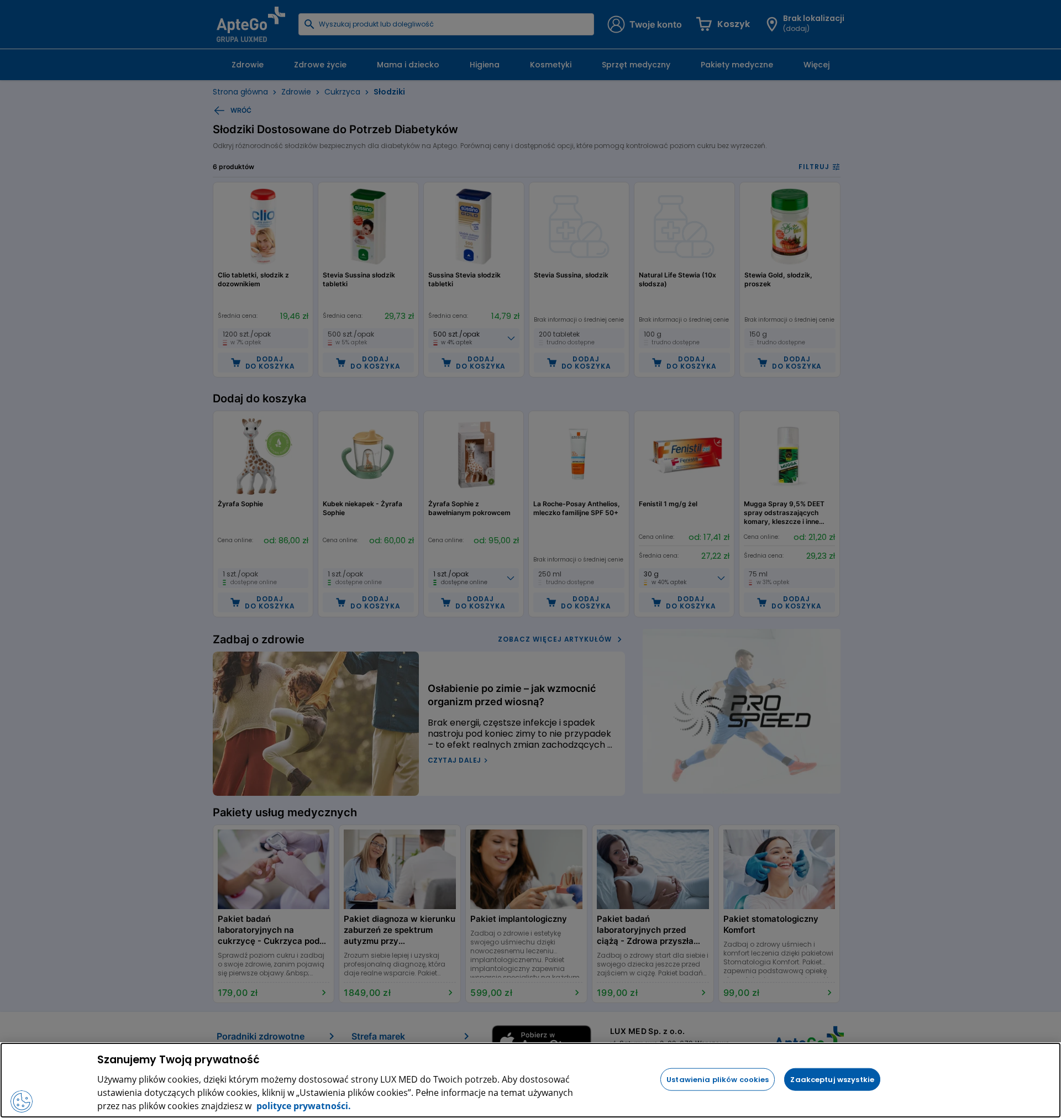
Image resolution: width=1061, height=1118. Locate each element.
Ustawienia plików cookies (717, 1079)
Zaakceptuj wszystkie (832, 1079)
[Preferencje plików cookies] (21, 1101)
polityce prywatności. (302, 1106)
